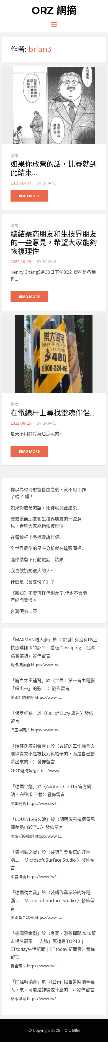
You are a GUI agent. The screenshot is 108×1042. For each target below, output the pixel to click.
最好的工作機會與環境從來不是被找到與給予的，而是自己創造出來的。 (53, 754)
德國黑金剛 (26, 933)
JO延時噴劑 (26, 982)
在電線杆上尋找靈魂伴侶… (52, 413)
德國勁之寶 (26, 852)
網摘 (14, 155)
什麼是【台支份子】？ (33, 582)
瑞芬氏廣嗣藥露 (30, 746)
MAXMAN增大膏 (31, 640)
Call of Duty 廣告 (63, 713)
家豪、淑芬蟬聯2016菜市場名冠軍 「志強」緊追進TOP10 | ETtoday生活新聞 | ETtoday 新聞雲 (53, 941)
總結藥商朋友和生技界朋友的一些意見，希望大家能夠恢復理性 (54, 243)
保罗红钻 (24, 713)
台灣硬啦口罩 (24, 611)
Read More (29, 195)
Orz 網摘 (54, 10)
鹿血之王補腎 (28, 680)
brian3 (49, 183)
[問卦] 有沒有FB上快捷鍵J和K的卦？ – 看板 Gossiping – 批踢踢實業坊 (54, 648)
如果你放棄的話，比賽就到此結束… (54, 168)
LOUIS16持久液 (30, 819)
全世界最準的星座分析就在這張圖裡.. (47, 548)
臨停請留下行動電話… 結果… (38, 560)
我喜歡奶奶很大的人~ (32, 571)
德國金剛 (24, 786)
